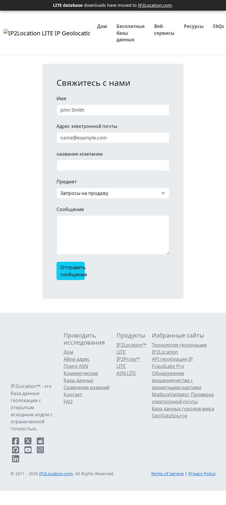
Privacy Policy (201, 473)
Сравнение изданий (86, 387)
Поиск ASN (76, 366)
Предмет (66, 181)
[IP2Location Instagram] (40, 451)
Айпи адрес (77, 359)
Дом (102, 26)
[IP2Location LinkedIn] (16, 460)
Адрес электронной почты (86, 126)
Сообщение (70, 209)
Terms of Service (167, 473)
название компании (79, 154)
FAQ (68, 401)
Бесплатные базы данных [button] (131, 33)
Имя (61, 98)
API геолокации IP (172, 359)
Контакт (73, 394)
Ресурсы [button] (194, 26)
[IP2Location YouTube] (28, 451)
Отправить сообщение (72, 271)
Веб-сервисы (164, 29)
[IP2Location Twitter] (28, 442)
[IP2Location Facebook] (16, 442)
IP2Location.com (155, 5)
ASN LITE (126, 373)
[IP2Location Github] (16, 451)
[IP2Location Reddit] (40, 442)
